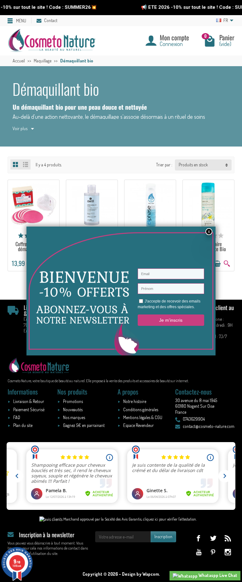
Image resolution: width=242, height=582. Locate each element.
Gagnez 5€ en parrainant (84, 425)
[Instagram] (227, 551)
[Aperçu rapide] (226, 263)
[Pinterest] (213, 551)
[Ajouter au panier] (217, 263)
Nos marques (74, 417)
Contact (50, 20)
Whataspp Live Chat (217, 575)
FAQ (16, 417)
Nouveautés (73, 409)
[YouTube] (198, 551)
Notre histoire (134, 401)
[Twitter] (213, 538)
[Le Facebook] (198, 538)
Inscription (163, 536)
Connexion (171, 43)
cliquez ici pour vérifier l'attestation (169, 518)
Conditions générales (140, 409)
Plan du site (22, 425)
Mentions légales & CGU (142, 417)
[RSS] (227, 538)
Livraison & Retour (28, 401)
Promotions (73, 401)
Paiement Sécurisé (28, 409)
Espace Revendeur (138, 425)
